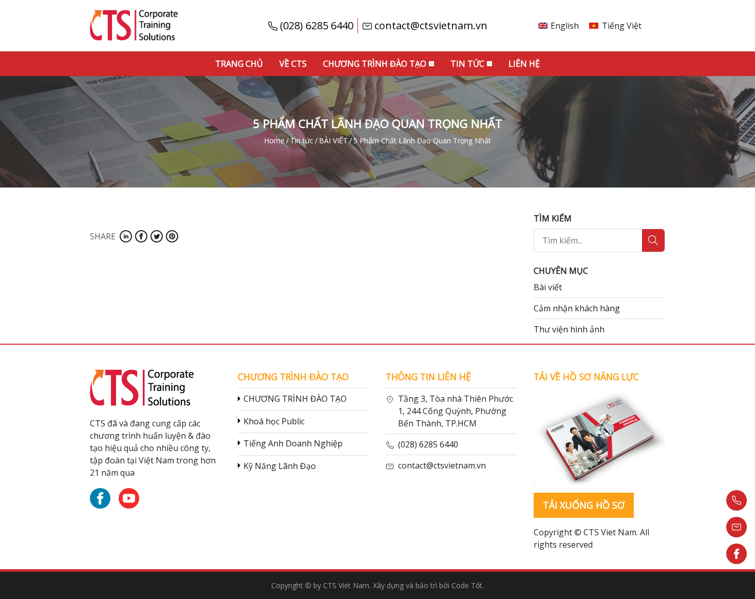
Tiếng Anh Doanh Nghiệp (293, 443)
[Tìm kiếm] (653, 240)
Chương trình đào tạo (374, 63)
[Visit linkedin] (126, 236)
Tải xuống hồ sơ (584, 505)
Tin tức (467, 63)
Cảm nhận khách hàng (577, 308)
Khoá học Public (274, 421)
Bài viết (548, 287)
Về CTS (293, 63)
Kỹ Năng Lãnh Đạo (279, 466)
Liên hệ (524, 63)
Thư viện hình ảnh (569, 329)
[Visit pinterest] (172, 236)
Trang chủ (239, 63)
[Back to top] (736, 580)
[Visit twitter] (156, 236)
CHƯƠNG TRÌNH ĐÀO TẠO (295, 398)
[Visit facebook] (141, 236)
